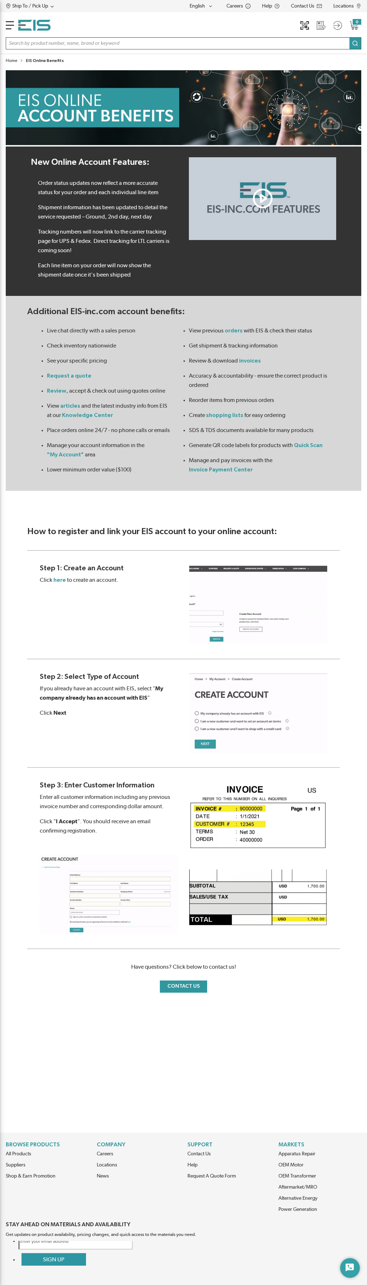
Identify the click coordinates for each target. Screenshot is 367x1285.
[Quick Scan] (304, 25)
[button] (43, 6)
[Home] (34, 25)
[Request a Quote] (321, 25)
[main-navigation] (10, 25)
